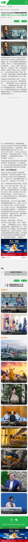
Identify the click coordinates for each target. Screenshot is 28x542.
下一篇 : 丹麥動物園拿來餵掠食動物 (14, 286)
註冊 (13, 274)
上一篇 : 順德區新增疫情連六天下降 (14, 284)
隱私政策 (18, 524)
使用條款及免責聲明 (11, 524)
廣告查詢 (23, 524)
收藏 (18, 21)
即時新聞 (10, 6)
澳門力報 (2, 6)
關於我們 (5, 524)
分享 (25, 21)
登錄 (18, 274)
